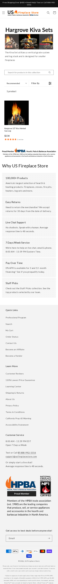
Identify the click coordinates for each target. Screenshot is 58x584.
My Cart (9, 330)
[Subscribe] (49, 538)
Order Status (12, 337)
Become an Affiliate (15, 349)
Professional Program (16, 317)
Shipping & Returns (15, 393)
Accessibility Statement (17, 425)
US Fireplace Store (32, 561)
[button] (3, 13)
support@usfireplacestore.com (21, 456)
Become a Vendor (14, 356)
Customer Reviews (15, 373)
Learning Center (13, 386)
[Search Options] (51, 72)
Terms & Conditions (15, 412)
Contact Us (11, 343)
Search (9, 324)
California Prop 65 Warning (18, 418)
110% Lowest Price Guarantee (20, 380)
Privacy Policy (12, 405)
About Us (10, 399)
